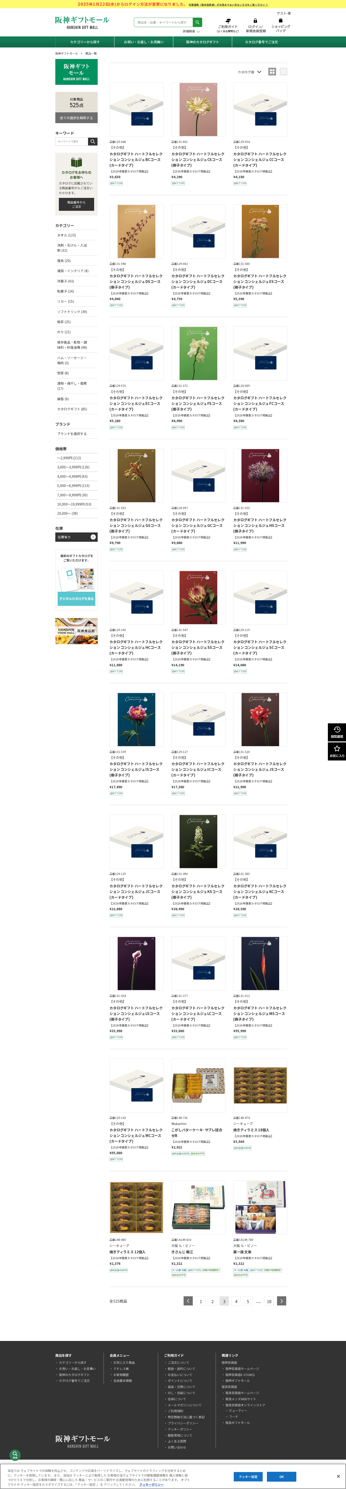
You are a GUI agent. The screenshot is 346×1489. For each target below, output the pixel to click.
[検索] (197, 22)
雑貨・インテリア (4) (73, 270)
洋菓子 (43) (65, 281)
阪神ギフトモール (66, 53)
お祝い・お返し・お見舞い (144, 41)
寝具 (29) (64, 260)
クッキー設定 (248, 1476)
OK (281, 1476)
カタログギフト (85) (72, 409)
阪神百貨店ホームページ (242, 1368)
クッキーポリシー (180, 1429)
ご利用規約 (175, 1411)
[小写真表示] (283, 71)
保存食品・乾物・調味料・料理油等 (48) (72, 345)
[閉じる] (338, 1476)
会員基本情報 (122, 1380)
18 (269, 1301)
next (281, 1300)
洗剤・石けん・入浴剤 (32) (72, 248)
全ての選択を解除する (76, 117)
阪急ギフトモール (237, 1422)
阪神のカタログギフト (202, 41)
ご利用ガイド (228, 25)
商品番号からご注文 (76, 204)
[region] (173, 1476)
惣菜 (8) (63, 373)
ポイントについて (180, 1380)
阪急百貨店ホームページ (242, 1393)
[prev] (188, 1300)
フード (233, 1416)
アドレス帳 (121, 1368)
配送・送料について (181, 1368)
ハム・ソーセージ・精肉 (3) (72, 360)
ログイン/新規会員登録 (255, 25)
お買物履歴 (121, 1374)
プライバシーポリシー (183, 1423)
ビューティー (238, 1410)
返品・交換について (181, 1386)
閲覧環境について (180, 1435)
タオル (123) (66, 235)
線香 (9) (63, 398)
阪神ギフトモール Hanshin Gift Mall (82, 22)
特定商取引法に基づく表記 (186, 1417)
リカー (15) (65, 301)
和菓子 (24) (65, 291)
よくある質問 (177, 1441)
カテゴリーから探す (85, 41)
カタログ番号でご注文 (261, 41)
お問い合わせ (177, 1447)
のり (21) (64, 331)
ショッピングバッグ (281, 25)
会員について (177, 1399)
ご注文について (178, 1362)
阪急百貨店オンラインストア (245, 1405)
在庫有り (64, 537)
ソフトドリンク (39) (72, 311)
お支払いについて (180, 1374)
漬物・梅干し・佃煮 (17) (72, 386)
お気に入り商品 (124, 1362)
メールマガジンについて (184, 1405)
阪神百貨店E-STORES (240, 1374)
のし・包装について (181, 1393)
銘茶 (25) (64, 321)
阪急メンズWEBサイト (240, 1399)
